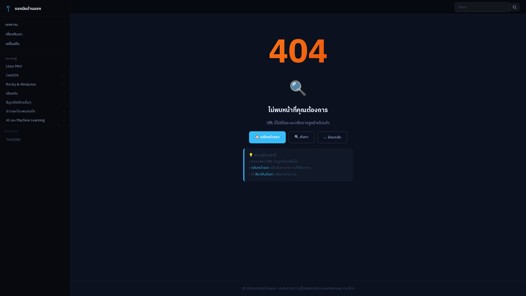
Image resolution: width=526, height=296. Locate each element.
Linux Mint (14, 66)
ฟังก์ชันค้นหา (264, 174)
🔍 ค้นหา (301, 137)
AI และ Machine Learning (25, 120)
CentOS (12, 75)
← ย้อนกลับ (332, 137)
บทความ (11, 25)
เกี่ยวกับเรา (13, 34)
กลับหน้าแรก (260, 168)
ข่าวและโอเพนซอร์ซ (20, 111)
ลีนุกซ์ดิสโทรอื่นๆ (18, 102)
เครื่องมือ (12, 44)
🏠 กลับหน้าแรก (267, 137)
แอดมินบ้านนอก (28, 8)
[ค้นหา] (514, 7)
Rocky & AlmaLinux (21, 84)
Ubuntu (12, 93)
